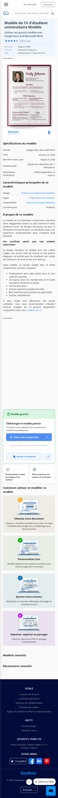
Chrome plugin (29, 726)
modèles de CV (34, 310)
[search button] (52, 13)
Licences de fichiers (29, 694)
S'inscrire (48, 4)
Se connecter (30, 4)
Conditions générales (29, 698)
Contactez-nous (29, 730)
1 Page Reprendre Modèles (41, 197)
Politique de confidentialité (29, 703)
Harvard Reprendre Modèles (41, 202)
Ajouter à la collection (26, 456)
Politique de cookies (29, 707)
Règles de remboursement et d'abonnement (29, 711)
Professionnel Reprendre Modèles (38, 193)
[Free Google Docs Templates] (6, 13)
